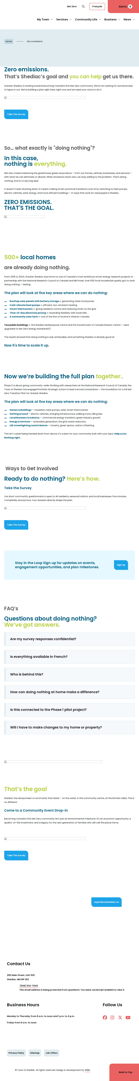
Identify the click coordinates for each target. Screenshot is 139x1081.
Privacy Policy (16, 1052)
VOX (87, 1070)
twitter (121, 1017)
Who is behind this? (26, 674)
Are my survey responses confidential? (43, 639)
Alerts (125, 6)
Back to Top (125, 1072)
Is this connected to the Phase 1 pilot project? (48, 709)
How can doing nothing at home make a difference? (54, 692)
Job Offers (51, 1052)
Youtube (129, 1017)
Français (97, 6)
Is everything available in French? (39, 656)
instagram (113, 1017)
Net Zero (72, 6)
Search (83, 6)
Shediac (14, 6)
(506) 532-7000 (29, 985)
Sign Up (121, 564)
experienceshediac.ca (106, 902)
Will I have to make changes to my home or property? (56, 727)
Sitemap (35, 1052)
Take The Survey (16, 114)
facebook (106, 1017)
